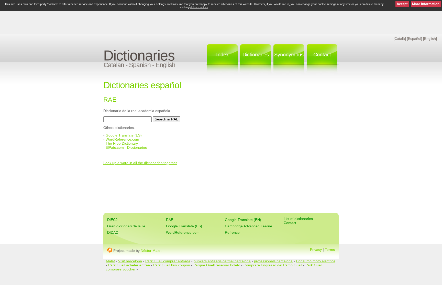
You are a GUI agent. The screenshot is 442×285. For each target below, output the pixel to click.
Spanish (140, 64)
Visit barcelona (130, 261)
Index (222, 54)
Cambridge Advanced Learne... (250, 226)
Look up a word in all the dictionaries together (140, 163)
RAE (169, 220)
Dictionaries (139, 55)
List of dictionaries (298, 219)
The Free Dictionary (122, 143)
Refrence (232, 232)
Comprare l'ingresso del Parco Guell (273, 265)
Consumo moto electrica (315, 261)
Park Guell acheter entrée (129, 265)
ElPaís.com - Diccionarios (126, 147)
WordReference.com (122, 139)
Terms (330, 249)
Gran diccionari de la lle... (127, 226)
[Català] (399, 38)
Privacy (316, 249)
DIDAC (112, 232)
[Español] (414, 38)
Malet (110, 261)
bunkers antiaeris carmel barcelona (222, 261)
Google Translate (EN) (243, 220)
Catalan (114, 64)
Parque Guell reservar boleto (216, 265)
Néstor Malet (151, 251)
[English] (430, 38)
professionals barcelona (273, 261)
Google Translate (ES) (124, 135)
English (165, 64)
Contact (322, 54)
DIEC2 (112, 220)
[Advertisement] (221, 21)
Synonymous (289, 54)
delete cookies (199, 7)
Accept (402, 4)
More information (425, 4)
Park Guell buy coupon (171, 265)
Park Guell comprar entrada (167, 261)
